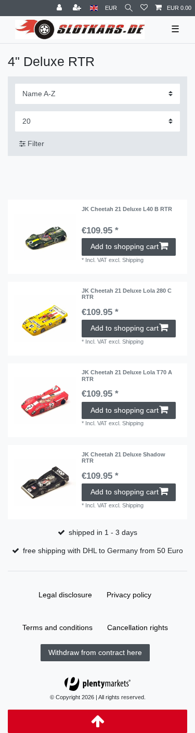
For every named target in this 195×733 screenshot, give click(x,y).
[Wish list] (144, 8)
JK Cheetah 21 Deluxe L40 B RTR (127, 209)
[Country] (93, 8)
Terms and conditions (57, 627)
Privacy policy (129, 595)
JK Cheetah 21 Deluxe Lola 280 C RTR (127, 293)
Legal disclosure (65, 595)
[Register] (78, 8)
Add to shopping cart (124, 246)
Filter (34, 143)
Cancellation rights (137, 627)
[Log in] (60, 8)
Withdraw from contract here (95, 652)
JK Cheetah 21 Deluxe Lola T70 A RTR (127, 375)
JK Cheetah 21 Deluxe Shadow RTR (123, 457)
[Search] (129, 8)
